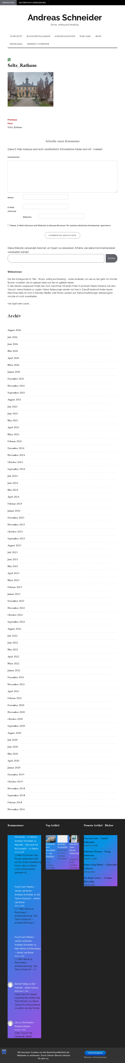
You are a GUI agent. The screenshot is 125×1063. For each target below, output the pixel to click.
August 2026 (14, 330)
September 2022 (16, 622)
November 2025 (16, 386)
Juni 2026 (13, 344)
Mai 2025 (13, 420)
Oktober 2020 (15, 719)
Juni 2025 (13, 413)
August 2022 (14, 629)
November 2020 (16, 712)
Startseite (16, 36)
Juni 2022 (13, 643)
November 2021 (16, 684)
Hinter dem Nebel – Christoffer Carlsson (100, 867)
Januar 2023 (14, 594)
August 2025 (14, 399)
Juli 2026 (13, 337)
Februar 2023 (15, 587)
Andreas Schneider (65, 17)
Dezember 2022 (16, 601)
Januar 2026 (14, 372)
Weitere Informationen (95, 1057)
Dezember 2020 (16, 705)
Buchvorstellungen (38, 36)
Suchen (111, 258)
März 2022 (13, 663)
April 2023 (13, 573)
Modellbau (16, 43)
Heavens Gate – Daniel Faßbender (74, 850)
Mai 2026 (13, 351)
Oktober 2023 (15, 532)
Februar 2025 (15, 441)
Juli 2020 (13, 740)
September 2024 (16, 469)
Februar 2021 (15, 698)
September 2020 (16, 726)
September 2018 (16, 795)
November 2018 (16, 788)
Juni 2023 (13, 559)
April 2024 (13, 497)
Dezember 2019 (16, 774)
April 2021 (13, 691)
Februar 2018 (15, 802)
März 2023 (13, 580)
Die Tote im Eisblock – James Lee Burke (27, 898)
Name (11, 197)
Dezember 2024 (16, 448)
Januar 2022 (14, 670)
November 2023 (16, 524)
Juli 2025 (13, 407)
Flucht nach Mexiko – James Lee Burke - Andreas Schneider (25, 891)
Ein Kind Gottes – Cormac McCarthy (98, 880)
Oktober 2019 (15, 781)
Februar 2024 (15, 504)
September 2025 (16, 393)
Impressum (8, 2)
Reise (98, 36)
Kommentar (14, 157)
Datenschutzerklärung (32, 2)
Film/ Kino (85, 36)
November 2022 (16, 608)
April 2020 (13, 761)
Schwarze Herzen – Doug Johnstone (97, 853)
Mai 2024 (13, 490)
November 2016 (16, 809)
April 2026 (13, 358)
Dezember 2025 (16, 379)
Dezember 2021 (16, 677)
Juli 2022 (13, 636)
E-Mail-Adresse (12, 209)
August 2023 (14, 545)
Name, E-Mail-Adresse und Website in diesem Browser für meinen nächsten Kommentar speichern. (60, 225)
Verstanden (95, 1053)
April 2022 (13, 656)
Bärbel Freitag (21, 984)
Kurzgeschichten (65, 36)
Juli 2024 (13, 476)
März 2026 (13, 365)
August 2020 (14, 733)
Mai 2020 (13, 754)
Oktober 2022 (15, 615)
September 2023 (16, 538)
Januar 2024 (14, 511)
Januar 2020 (14, 768)
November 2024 (16, 455)
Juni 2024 (13, 483)
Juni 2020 (13, 747)
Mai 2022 (13, 649)
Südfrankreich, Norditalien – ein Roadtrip (50, 850)
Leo (16, 1022)
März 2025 (13, 434)
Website (27, 217)
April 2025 (13, 427)
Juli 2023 (13, 552)
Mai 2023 (13, 566)
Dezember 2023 (16, 518)
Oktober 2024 (15, 462)
